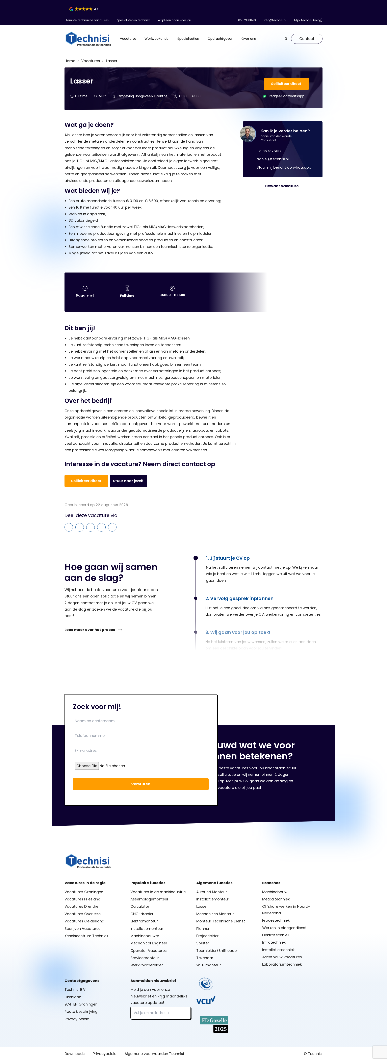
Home (69, 60)
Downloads (74, 1053)
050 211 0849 (247, 20)
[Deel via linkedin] (90, 527)
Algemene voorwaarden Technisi (154, 1053)
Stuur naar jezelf (128, 480)
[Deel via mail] (68, 527)
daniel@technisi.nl (273, 159)
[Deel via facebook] (101, 527)
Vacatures (128, 38)
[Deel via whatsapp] (79, 527)
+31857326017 (269, 151)
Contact (306, 38)
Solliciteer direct (286, 83)
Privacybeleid (105, 1053)
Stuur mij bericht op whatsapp (284, 167)
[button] (84, 9)
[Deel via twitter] (112, 527)
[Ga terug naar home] (88, 39)
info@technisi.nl (275, 20)
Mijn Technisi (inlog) (308, 20)
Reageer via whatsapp (286, 96)
